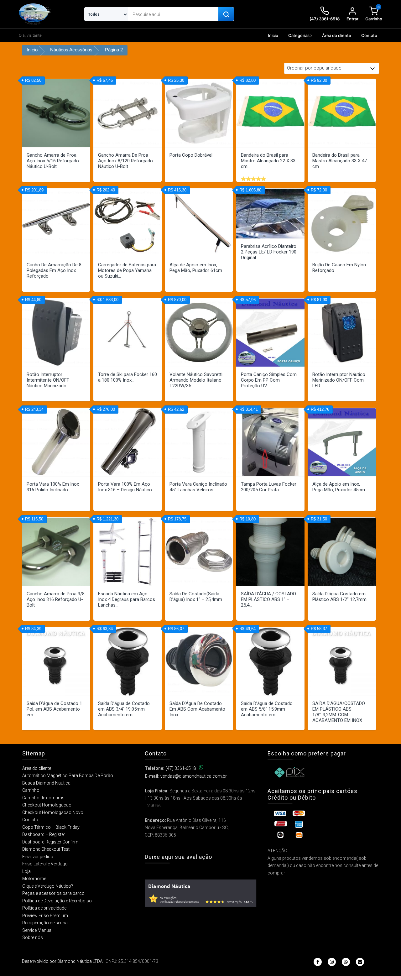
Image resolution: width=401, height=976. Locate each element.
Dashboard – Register (43, 834)
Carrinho (30, 790)
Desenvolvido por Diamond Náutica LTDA (62, 961)
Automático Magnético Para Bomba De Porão (67, 775)
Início (32, 49)
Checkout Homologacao (46, 804)
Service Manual (37, 930)
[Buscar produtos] (226, 14)
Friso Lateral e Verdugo (45, 863)
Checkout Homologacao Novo (52, 812)
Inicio (273, 35)
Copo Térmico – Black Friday (51, 827)
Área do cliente (336, 35)
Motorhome (34, 878)
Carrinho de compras (43, 797)
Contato (369, 35)
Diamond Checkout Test (46, 849)
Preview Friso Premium (45, 915)
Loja (26, 871)
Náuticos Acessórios (71, 49)
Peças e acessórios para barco (53, 893)
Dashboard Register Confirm (50, 841)
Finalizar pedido (37, 856)
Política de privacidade (44, 908)
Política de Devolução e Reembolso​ (57, 900)
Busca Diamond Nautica (46, 782)
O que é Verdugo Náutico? (47, 886)
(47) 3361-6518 (180, 768)
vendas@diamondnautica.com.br (193, 776)
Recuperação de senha (45, 922)
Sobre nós (32, 937)
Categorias (299, 35)
